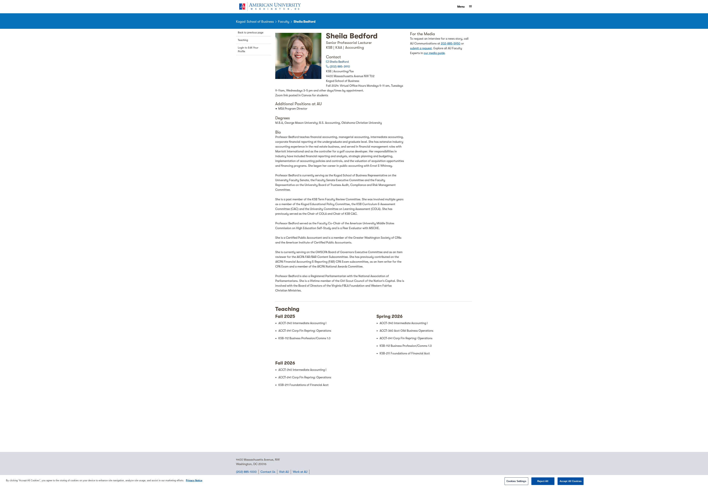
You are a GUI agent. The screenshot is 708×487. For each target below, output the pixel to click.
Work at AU (300, 472)
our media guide (434, 53)
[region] (354, 481)
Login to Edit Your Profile (248, 49)
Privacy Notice (194, 480)
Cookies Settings (516, 481)
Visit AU (284, 472)
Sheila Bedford (339, 61)
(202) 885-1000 (246, 472)
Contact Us (268, 472)
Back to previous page (250, 32)
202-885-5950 (450, 43)
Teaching (243, 40)
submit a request (421, 48)
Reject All (542, 481)
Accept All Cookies (571, 481)
